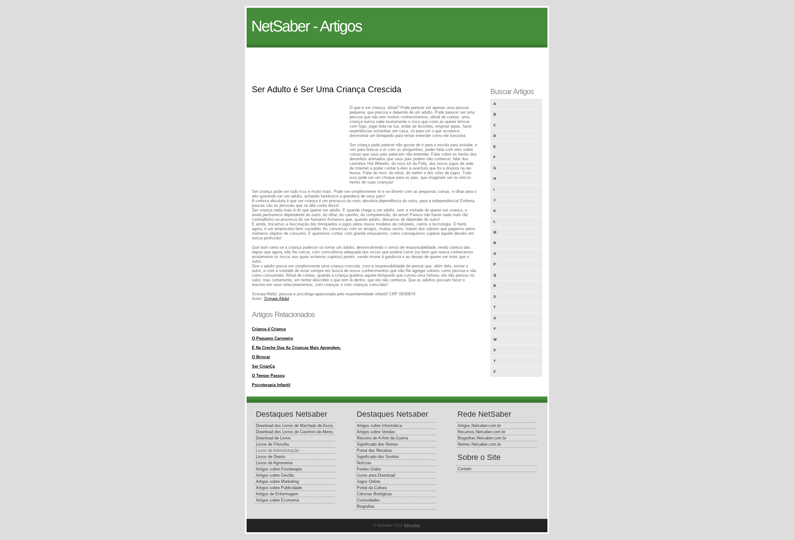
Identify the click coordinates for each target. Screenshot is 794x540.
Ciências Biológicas (374, 494)
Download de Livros (273, 438)
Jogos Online (368, 481)
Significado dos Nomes (377, 444)
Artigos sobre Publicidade (279, 487)
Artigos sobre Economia (277, 500)
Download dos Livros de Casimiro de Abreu (294, 431)
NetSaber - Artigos (306, 26)
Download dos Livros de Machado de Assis (294, 425)
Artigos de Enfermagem (277, 494)
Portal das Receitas (374, 450)
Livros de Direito (270, 456)
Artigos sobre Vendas (376, 431)
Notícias (364, 463)
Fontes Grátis (369, 469)
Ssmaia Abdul (276, 298)
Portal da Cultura (372, 487)
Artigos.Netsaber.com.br (479, 425)
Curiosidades (368, 500)
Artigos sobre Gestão (275, 475)
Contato (464, 468)
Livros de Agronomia (274, 463)
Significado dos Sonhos (378, 456)
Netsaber (412, 525)
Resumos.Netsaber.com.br (481, 431)
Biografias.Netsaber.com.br (481, 438)
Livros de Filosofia (272, 444)
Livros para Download (376, 475)
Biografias (366, 506)
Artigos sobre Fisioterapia (279, 469)
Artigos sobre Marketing (277, 481)
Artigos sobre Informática (379, 425)
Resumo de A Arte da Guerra (382, 438)
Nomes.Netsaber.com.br (479, 444)
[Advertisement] (397, 61)
